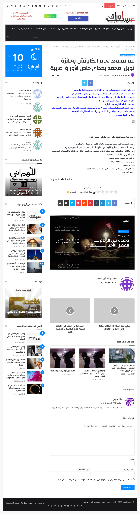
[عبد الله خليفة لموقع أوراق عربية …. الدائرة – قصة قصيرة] (34, 389)
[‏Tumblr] (96, 203)
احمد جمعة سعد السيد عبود (20, 116)
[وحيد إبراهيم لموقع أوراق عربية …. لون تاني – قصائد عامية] (34, 242)
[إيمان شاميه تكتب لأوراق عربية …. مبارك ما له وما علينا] (34, 350)
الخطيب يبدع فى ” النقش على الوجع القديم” (25, 313)
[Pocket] (78, 203)
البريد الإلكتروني (129, 469)
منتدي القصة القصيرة (70, 29)
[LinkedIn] (102, 203)
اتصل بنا (24, 503)
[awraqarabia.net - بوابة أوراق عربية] (120, 17)
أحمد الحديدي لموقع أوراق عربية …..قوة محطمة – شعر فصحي (79, 6)
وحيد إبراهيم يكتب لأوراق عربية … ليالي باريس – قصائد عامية (16, 253)
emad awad (25, 129)
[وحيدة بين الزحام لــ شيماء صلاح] (62, 358)
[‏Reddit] (84, 203)
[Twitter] (84, 83)
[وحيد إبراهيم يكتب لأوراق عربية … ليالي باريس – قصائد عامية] (34, 255)
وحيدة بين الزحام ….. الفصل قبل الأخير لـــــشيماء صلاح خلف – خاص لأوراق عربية (108, 243)
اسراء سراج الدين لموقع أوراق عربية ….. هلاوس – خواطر (15, 362)
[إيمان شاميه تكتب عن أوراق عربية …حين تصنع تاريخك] (34, 216)
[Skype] (72, 203)
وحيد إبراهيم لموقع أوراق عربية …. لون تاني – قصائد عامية (16, 240)
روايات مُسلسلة (54, 29)
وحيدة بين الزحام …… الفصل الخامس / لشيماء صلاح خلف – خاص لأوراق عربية (122, 368)
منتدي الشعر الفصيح (102, 29)
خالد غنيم (117, 399)
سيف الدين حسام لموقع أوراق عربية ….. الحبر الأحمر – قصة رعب (15, 375)
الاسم (132, 459)
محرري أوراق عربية (123, 75)
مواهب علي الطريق (101, 46)
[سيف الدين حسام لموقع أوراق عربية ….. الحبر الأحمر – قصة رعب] (34, 376)
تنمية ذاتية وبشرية (25, 29)
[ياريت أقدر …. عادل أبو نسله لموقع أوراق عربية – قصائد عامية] (34, 229)
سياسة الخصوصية (12, 503)
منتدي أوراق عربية (118, 29)
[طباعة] (60, 203)
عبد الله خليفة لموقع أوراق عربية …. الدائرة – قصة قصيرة (16, 388)
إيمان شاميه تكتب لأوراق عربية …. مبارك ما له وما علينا (15, 349)
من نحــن (32, 503)
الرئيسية (130, 29)
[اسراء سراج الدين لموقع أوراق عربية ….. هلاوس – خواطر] (34, 363)
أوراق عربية (88, 502)
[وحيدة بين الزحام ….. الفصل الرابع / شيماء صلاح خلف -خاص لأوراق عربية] (92, 358)
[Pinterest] (90, 203)
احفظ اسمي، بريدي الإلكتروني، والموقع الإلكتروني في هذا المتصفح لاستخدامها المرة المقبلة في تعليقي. (94, 479)
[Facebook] (90, 83)
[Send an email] (113, 75)
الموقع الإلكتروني (84, 469)
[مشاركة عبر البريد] (66, 203)
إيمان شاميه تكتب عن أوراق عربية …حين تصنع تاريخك (16, 214)
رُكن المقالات (41, 29)
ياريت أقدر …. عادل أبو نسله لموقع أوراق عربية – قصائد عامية (16, 227)
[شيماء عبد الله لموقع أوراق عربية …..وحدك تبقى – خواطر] (34, 267)
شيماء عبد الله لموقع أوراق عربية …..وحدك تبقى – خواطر (16, 266)
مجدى (28, 142)
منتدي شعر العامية (86, 29)
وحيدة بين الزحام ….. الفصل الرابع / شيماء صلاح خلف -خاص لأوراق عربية (92, 373)
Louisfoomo (25, 90)
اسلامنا (12, 29)
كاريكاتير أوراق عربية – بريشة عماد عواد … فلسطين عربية (25, 192)
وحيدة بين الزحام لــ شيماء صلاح (62, 371)
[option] (92, 242)
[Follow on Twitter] (115, 75)
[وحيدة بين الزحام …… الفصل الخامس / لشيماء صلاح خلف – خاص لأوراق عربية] (122, 355)
